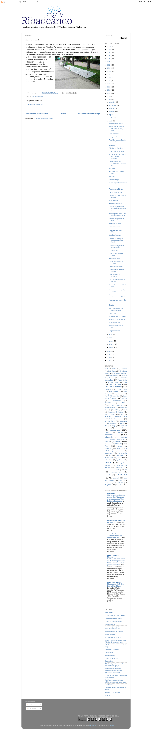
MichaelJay (92, 725)
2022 (109, 59)
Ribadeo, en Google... (116, 148)
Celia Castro (112, 371)
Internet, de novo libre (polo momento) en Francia (116, 240)
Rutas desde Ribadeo (114, 582)
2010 (109, 96)
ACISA (114, 369)
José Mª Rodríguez (116, 397)
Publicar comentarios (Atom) (44, 118)
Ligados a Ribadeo (115, 235)
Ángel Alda (108, 485)
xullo (111, 118)
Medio (124, 398)
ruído (117, 470)
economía (109, 435)
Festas (125, 382)
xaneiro (111, 347)
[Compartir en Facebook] (74, 93)
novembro (112, 105)
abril (111, 338)
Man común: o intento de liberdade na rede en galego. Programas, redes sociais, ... (114, 670)
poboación (108, 460)
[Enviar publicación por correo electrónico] (63, 93)
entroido (107, 442)
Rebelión (107, 695)
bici (106, 425)
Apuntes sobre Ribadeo (116, 189)
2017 (109, 74)
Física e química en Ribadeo (114, 631)
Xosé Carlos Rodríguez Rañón (116, 416)
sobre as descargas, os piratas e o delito (116, 309)
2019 (109, 68)
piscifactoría (109, 457)
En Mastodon (109, 613)
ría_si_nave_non (116, 472)
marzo (111, 341)
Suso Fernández (110, 414)
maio (111, 335)
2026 (109, 46)
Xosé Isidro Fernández (116, 419)
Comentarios (32, 709)
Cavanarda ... (109, 661)
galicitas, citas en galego (112, 692)
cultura (34, 96)
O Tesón (123, 403)
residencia (119, 467)
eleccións (124, 437)
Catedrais (124, 369)
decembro (112, 102)
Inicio (63, 113)
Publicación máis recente (36, 113)
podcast (119, 460)
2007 (109, 354)
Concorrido (112, 313)
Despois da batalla (114, 331)
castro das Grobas (121, 428)
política (108, 462)
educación (109, 437)
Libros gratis (109, 652)
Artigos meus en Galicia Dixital (115, 615)
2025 (109, 49)
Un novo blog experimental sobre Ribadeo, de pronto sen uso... (115, 641)
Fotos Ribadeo (115, 384)
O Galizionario (109, 685)
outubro (112, 108)
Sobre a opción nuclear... (117, 123)
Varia (110, 186)
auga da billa (112, 423)
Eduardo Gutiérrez (120, 373)
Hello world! (111, 522)
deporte (120, 432)
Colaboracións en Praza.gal (113, 618)
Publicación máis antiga (89, 113)
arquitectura (110, 421)
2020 (109, 65)
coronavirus (115, 430)
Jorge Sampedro (120, 394)
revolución (108, 470)
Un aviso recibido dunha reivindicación (116, 246)
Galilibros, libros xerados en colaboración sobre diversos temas (115, 681)
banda (122, 423)
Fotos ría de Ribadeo (113, 387)
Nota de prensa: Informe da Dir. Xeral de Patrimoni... (117, 156)
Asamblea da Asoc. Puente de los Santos (117, 141)
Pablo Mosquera (116, 405)
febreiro (112, 344)
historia (108, 448)
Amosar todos (123, 604)
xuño (111, 121)
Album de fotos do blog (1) (113, 621)
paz (110, 455)
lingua (119, 448)
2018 (109, 71)
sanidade (107, 475)
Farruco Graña (122, 380)
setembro (112, 111)
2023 (109, 55)
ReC (125, 410)
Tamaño (111, 305)
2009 (109, 99)
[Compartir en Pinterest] (76, 93)
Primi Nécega (116, 410)
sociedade (40, 96)
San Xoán (112, 168)
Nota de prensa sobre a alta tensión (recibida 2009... (117, 214)
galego (120, 446)
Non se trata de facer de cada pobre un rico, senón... (116, 128)
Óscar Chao (119, 485)
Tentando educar (113, 534)
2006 (109, 357)
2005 (109, 360)
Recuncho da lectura (115, 412)
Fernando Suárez (113, 382)
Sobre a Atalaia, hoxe (115, 203)
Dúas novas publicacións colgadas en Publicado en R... (117, 208)
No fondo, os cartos (115, 224)
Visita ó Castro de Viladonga (114, 275)
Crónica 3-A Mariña (111, 658)
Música (108, 403)
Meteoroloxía (116, 400)
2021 (109, 62)
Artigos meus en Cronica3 (113, 637)
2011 (109, 93)
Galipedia (108, 389)
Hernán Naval (122, 389)
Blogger (111, 725)
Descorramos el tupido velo (116, 520)
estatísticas (117, 441)
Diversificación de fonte (116, 151)
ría (126, 470)
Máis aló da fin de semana (117, 319)
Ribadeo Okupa (114, 180)
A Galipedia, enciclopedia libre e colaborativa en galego (115, 665)
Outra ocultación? (114, 134)
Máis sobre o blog (114, 258)
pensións (120, 455)
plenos (119, 457)
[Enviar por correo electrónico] (67, 93)
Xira (122, 414)
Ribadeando (111, 493)
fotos (107, 446)
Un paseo (112, 145)
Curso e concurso (114, 227)
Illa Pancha (113, 391)
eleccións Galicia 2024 (117, 439)
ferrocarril (108, 444)
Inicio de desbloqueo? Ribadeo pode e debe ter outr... (117, 163)
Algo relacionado (114, 322)
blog (113, 425)
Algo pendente (113, 200)
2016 (109, 77)
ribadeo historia (110, 624)
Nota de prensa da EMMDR (117, 316)
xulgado (120, 483)
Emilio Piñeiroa (113, 375)
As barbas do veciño (115, 192)
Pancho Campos (110, 407)
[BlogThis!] (69, 93)
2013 (109, 87)
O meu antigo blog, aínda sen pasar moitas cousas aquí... (114, 628)
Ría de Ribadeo (110, 655)
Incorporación (113, 137)
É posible (112, 176)
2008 (109, 351)
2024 (109, 52)
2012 (109, 90)
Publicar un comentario (35, 104)
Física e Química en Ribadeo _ (114, 556)
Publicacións (32, 705)
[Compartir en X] (71, 93)
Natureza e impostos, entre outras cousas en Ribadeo (117, 296)
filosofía (118, 444)
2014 (109, 84)
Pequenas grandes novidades (118, 183)
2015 (109, 81)
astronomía (123, 421)
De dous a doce (114, 250)
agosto (111, 115)
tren (121, 480)
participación (123, 453)
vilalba (107, 483)
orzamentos (108, 453)
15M (106, 369)
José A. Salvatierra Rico (112, 396)
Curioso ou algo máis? (116, 266)
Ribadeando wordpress (112, 650)
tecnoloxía (116, 478)
